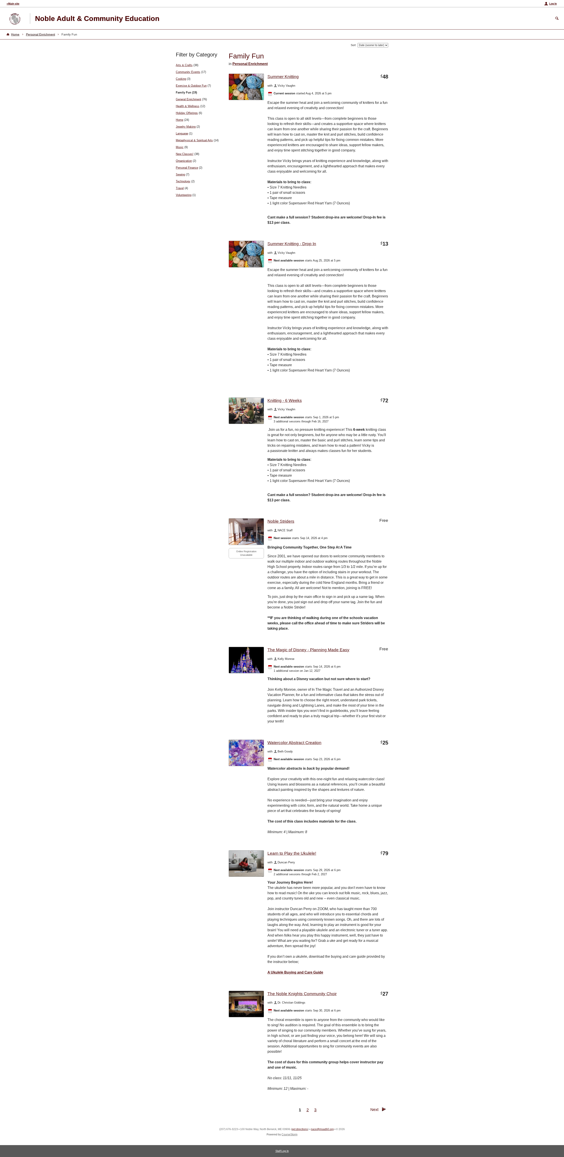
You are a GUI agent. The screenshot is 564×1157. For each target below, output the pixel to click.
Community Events (188, 72)
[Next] (384, 1110)
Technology (183, 181)
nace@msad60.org (322, 1129)
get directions (300, 1129)
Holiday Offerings (187, 113)
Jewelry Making (186, 126)
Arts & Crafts (184, 65)
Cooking (181, 78)
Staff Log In (282, 1151)
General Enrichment (188, 99)
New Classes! (184, 154)
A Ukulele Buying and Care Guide (295, 972)
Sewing (180, 174)
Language (182, 133)
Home (15, 34)
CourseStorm (289, 1134)
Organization (184, 160)
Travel (180, 188)
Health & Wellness (187, 106)
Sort (353, 45)
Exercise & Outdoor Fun (191, 85)
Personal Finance (187, 167)
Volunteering (183, 195)
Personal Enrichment (40, 34)
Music (180, 147)
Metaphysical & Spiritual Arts (194, 140)
